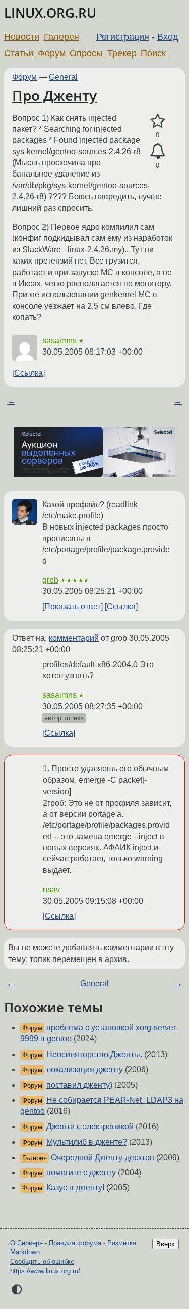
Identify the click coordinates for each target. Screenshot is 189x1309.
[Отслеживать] (157, 151)
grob (50, 580)
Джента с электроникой (90, 1126)
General (63, 77)
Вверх (165, 1244)
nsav (51, 889)
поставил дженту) (79, 1085)
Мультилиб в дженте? (86, 1142)
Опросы (86, 53)
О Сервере (26, 1243)
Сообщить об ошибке (42, 1261)
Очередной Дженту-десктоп (102, 1157)
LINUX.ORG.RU (50, 13)
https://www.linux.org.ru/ (45, 1271)
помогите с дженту (81, 1172)
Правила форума (75, 1243)
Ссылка (28, 373)
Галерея (61, 37)
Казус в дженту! (75, 1187)
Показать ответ (72, 606)
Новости (21, 37)
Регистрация (122, 37)
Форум (52, 53)
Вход (167, 37)
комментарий (74, 638)
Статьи (18, 53)
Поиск (153, 53)
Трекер (122, 53)
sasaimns (59, 340)
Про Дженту (54, 95)
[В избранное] (157, 121)
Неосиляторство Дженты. (94, 1054)
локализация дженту (84, 1069)
